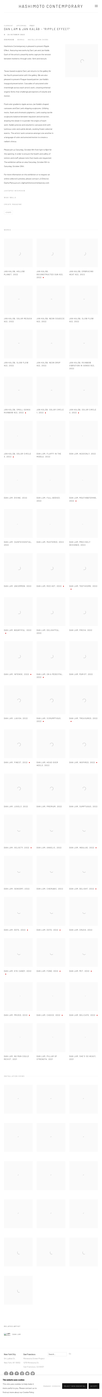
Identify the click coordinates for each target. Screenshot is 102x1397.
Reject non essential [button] (74, 1386)
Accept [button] (94, 1386)
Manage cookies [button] (52, 1386)
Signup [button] (27, 704)
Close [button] (81, 672)
